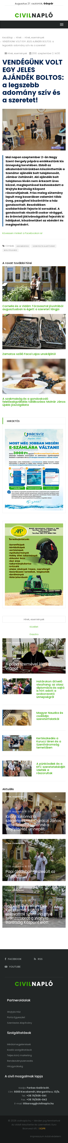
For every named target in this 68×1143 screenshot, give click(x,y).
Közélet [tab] (34, 626)
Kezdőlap (7, 37)
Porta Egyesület (16, 1017)
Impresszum (37, 1136)
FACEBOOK (14, 959)
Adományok (23, 246)
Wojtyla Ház (10, 250)
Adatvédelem (53, 1136)
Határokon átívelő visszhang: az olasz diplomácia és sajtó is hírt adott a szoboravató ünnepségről (50, 689)
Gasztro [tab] (34, 634)
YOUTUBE (14, 967)
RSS (40, 959)
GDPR (42, 1128)
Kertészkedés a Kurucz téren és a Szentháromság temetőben (48, 742)
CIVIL (34, 15)
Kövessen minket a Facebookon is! (22, 233)
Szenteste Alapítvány (44, 246)
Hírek (19, 37)
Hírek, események (34, 37)
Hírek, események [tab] (34, 619)
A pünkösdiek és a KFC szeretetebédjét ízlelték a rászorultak (50, 768)
